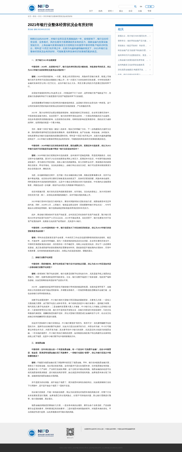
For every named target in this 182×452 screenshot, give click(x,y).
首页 (29, 16)
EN (141, 6)
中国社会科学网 (110, 429)
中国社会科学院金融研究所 (126, 429)
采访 (39, 16)
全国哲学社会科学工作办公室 (94, 429)
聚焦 (34, 16)
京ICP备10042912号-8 (80, 448)
